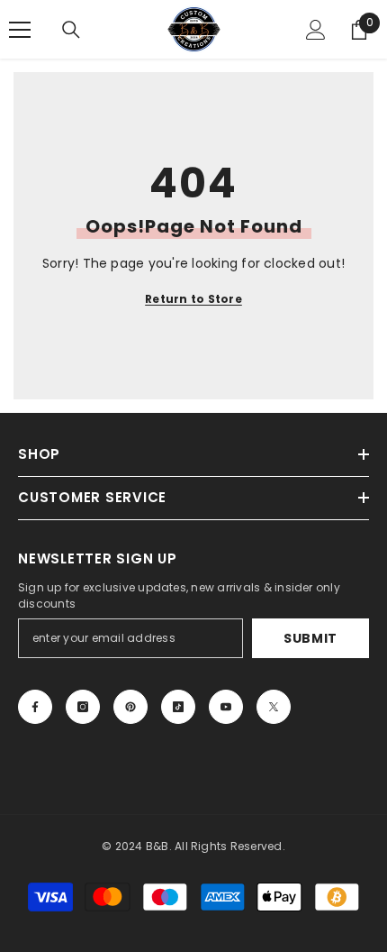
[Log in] (316, 30)
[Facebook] (35, 707)
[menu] (20, 30)
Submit (311, 638)
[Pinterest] (130, 707)
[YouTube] (226, 707)
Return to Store (193, 299)
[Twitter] (273, 707)
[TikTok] (178, 707)
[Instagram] (83, 707)
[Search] (71, 30)
